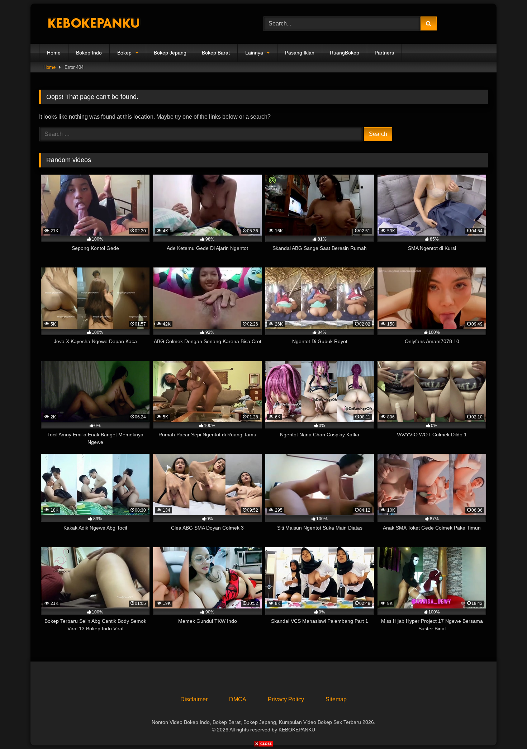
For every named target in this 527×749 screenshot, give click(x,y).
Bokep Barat (216, 53)
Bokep (124, 53)
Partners (384, 53)
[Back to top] (505, 728)
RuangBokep (344, 53)
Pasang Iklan (299, 53)
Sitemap (336, 699)
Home (54, 53)
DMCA (237, 699)
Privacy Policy (286, 699)
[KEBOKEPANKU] (93, 24)
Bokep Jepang (170, 53)
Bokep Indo (89, 53)
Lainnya (254, 53)
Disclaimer (194, 699)
